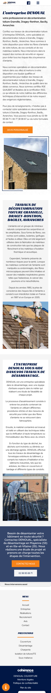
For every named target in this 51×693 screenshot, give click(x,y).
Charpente (26, 649)
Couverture (25, 641)
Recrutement (25, 617)
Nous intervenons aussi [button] (16, 584)
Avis (25, 621)
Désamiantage (25, 645)
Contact (25, 625)
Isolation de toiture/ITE (25, 653)
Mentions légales (25, 679)
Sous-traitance (26, 657)
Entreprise (25, 609)
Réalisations (25, 613)
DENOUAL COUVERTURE (25, 676)
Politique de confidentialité (25, 683)
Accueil (25, 605)
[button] (18, 130)
